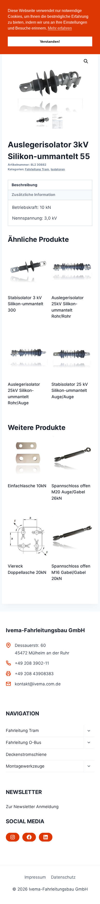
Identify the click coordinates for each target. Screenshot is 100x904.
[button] (86, 61)
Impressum (35, 877)
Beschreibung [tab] (24, 185)
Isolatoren (58, 169)
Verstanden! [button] (50, 41)
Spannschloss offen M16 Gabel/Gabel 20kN (70, 572)
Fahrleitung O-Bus (23, 742)
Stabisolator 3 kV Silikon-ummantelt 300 (25, 304)
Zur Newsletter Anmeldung (32, 806)
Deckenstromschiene (26, 754)
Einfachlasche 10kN (27, 485)
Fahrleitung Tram (37, 169)
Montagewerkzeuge (25, 766)
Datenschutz (63, 877)
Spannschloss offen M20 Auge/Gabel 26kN (70, 492)
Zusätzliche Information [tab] (33, 194)
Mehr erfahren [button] (60, 28)
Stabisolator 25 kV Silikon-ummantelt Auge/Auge (69, 390)
